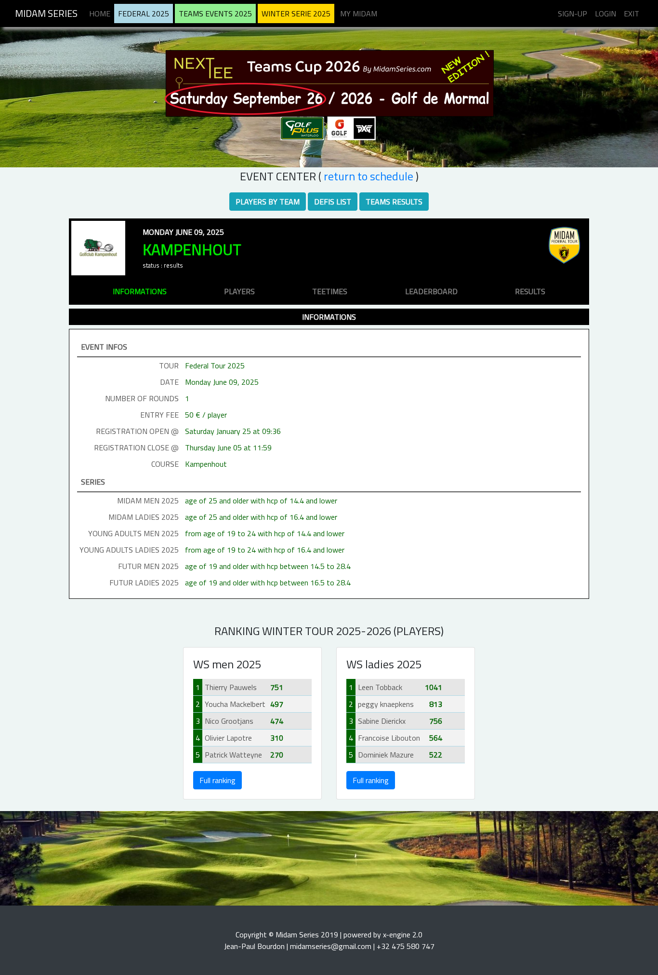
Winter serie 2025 (296, 13)
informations (140, 291)
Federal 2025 (143, 13)
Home (99, 13)
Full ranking (217, 780)
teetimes (329, 291)
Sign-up (572, 13)
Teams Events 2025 (215, 13)
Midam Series (46, 13)
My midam (358, 13)
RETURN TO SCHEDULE (368, 176)
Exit (631, 13)
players (239, 291)
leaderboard (431, 291)
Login (605, 13)
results (530, 291)
